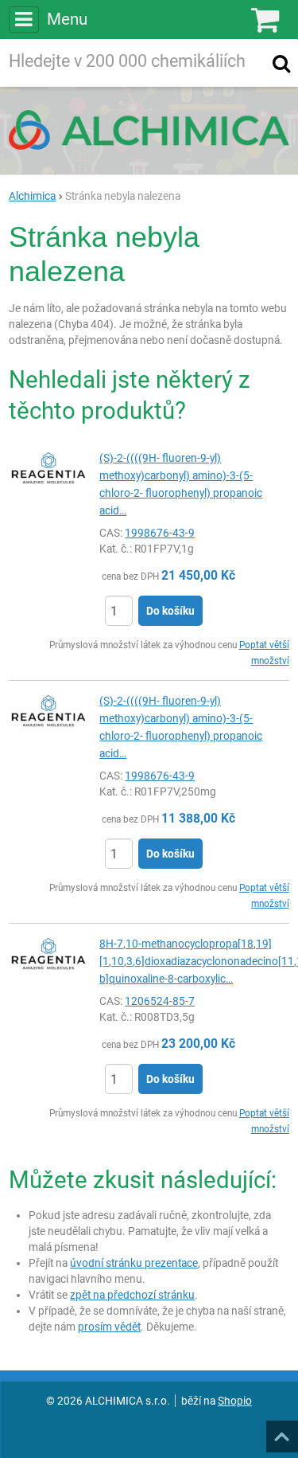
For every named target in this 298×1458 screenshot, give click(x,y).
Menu (67, 19)
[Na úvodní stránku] (149, 130)
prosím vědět (109, 1326)
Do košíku (170, 610)
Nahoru (283, 1431)
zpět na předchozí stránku (132, 1294)
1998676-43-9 (160, 532)
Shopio (235, 1400)
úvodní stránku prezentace (134, 1263)
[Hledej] (281, 63)
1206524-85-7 (160, 1001)
